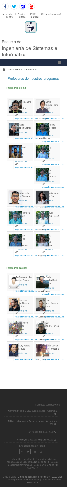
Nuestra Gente (15, 69)
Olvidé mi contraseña (51, 14)
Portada (22, 16)
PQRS (33, 14)
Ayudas (21, 14)
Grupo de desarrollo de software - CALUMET (40, 476)
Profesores (31, 69)
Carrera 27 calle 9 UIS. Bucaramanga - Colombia (32, 410)
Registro (9, 16)
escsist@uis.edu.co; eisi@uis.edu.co (35, 439)
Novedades (7, 14)
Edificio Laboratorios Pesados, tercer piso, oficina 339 (32, 423)
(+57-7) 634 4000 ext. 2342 (40, 431)
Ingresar (35, 16)
